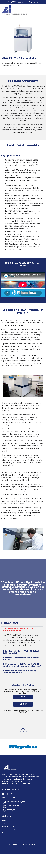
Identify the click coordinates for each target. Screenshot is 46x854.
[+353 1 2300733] (4, 806)
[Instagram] (11, 794)
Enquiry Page (12, 810)
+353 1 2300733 (13, 806)
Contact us (33, 2)
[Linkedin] (3, 794)
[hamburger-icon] (41, 10)
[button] (22, 630)
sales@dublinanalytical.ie (17, 802)
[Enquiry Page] (4, 810)
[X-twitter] (7, 794)
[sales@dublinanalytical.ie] (4, 802)
